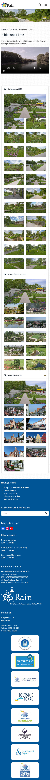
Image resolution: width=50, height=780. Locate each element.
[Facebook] (3, 528)
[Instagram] (7, 528)
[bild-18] (25, 106)
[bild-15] (14, 165)
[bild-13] (14, 151)
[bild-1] (14, 123)
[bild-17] (14, 179)
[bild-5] (36, 235)
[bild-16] (36, 165)
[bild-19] (14, 193)
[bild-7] (36, 249)
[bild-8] (14, 263)
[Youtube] (11, 528)
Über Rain (13, 29)
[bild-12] (36, 137)
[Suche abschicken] (46, 513)
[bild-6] (14, 249)
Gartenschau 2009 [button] (15, 89)
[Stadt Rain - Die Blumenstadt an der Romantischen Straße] (7, 4)
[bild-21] (36, 207)
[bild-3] (36, 221)
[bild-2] (36, 193)
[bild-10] (36, 123)
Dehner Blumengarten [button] (16, 274)
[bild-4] (14, 235)
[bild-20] (14, 207)
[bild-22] (14, 221)
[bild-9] (36, 263)
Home (3, 29)
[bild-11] (14, 137)
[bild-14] (36, 151)
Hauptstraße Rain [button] (15, 375)
